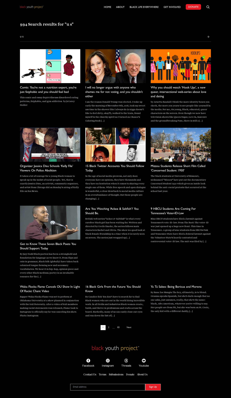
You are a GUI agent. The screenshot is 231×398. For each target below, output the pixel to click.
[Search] (208, 36)
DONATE (193, 7)
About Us (142, 374)
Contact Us (89, 374)
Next (129, 328)
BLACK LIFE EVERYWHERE (144, 7)
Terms (102, 374)
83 (118, 328)
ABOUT (120, 7)
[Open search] (208, 7)
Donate (130, 374)
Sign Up (153, 387)
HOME (107, 7)
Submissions (116, 374)
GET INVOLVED (172, 7)
